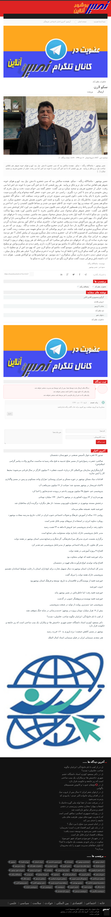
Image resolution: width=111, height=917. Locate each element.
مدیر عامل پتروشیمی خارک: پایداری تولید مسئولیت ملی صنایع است (72, 533)
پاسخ (9, 413)
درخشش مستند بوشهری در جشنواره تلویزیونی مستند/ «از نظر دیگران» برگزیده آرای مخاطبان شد (59, 503)
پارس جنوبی (74, 887)
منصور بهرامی (77, 883)
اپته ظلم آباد (99, 311)
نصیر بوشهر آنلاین (39, 883)
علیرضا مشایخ (43, 874)
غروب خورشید (96, 587)
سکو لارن (101, 87)
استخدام (69, 862)
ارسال (100, 91)
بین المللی (62, 903)
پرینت (90, 91)
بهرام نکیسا (25, 862)
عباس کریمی (85, 874)
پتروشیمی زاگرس (98, 891)
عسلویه (56, 874)
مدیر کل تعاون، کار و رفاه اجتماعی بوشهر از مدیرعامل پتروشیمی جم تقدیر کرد (67, 545)
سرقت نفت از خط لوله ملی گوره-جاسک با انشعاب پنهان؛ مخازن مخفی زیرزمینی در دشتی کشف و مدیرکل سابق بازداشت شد (81, 806)
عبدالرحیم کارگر (70, 874)
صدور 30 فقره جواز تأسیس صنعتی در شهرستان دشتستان (76, 455)
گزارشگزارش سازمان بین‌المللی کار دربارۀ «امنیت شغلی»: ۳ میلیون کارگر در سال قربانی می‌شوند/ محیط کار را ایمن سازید (56, 471)
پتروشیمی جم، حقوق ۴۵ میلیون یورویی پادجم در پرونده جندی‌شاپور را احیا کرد (67, 491)
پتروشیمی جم (47, 887)
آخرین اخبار (61, 22)
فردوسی (29, 874)
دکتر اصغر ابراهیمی (97, 870)
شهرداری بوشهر (35, 870)
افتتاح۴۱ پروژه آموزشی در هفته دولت (86, 551)
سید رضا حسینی (63, 870)
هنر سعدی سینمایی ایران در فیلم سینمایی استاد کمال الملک (75, 637)
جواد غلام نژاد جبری (83, 866)
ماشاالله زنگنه (84, 287)
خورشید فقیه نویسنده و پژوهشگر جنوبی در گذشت (80, 599)
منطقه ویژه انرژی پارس (59, 883)
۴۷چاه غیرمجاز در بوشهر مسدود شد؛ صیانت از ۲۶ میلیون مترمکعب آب (71, 485)
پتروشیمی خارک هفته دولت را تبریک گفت (84, 575)
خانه (102, 903)
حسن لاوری (66, 866)
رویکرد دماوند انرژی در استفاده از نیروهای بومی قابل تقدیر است (74, 521)
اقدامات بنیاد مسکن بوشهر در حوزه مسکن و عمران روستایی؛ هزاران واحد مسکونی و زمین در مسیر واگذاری (54, 479)
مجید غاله (26, 879)
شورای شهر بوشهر (17, 870)
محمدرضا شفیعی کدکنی (96, 883)
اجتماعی (53, 22)
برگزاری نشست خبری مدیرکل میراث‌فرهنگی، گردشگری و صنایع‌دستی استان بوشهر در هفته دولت (58, 539)
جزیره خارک (100, 866)
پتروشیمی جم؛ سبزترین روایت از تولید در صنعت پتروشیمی (76, 604)
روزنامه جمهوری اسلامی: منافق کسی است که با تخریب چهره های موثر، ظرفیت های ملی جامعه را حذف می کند (81, 817)
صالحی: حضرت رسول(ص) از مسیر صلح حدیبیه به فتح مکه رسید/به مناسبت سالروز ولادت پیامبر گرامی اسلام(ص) (57, 462)
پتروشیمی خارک (31, 887)
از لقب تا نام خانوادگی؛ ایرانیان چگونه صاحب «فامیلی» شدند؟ (75, 616)
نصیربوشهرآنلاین (21, 883)
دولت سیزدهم (19, 866)
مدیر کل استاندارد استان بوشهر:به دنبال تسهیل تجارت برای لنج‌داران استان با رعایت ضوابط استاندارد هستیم (54, 569)
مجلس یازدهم (40, 879)
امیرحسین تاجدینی (55, 862)
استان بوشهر (99, 862)
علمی (13, 903)
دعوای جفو (100, 315)
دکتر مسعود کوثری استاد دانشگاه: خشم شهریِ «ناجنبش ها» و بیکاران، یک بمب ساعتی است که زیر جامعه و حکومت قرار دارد (55, 624)
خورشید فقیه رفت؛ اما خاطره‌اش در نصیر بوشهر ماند (79, 592)
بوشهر (13, 862)
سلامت (37, 903)
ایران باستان (39, 862)
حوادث (49, 903)
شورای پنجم (100, 874)
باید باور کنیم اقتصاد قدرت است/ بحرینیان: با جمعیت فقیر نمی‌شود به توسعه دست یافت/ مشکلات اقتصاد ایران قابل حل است (80, 831)
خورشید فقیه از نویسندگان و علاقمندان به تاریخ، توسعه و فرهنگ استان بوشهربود (66, 581)
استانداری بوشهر (83, 862)
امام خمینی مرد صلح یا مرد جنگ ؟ (82, 824)
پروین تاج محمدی (63, 891)
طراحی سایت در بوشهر (68, 912)
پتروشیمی (61, 887)
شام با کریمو (99, 306)
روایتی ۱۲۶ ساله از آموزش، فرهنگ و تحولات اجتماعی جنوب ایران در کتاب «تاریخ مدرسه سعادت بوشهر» (55, 515)
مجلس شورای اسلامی (58, 879)
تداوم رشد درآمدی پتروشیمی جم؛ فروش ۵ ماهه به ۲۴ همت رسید (73, 527)
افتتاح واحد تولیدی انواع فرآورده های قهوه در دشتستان (78, 563)
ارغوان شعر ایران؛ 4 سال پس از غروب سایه (78, 792)
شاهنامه (49, 870)
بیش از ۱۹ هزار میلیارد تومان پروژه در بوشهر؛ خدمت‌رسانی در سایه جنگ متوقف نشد (64, 610)
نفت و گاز (100, 887)
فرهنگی (46, 22)
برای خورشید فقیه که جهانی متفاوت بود (85, 557)
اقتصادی (77, 903)
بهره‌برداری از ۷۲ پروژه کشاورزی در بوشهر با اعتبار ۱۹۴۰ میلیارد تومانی (70, 497)
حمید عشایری (52, 866)
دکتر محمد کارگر (79, 870)
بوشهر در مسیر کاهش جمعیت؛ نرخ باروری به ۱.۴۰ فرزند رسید (75, 631)
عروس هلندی (99, 302)
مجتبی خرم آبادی (98, 879)
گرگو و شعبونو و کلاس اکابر (94, 297)
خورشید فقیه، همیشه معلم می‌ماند (87, 509)
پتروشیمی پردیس (80, 891)
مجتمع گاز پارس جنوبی (79, 879)
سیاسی (24, 903)
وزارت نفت (87, 887)
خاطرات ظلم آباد (100, 287)
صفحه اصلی (82, 22)
